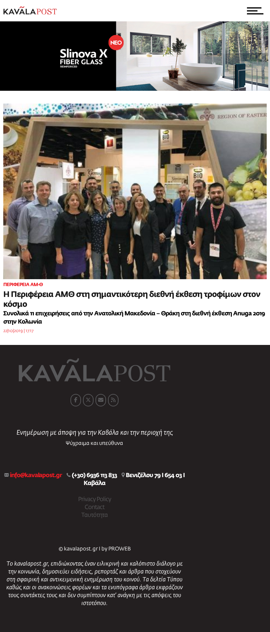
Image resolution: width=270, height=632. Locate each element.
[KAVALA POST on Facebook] (75, 400)
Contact (94, 507)
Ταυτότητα (94, 515)
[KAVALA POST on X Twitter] (88, 400)
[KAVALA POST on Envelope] (100, 400)
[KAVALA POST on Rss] (113, 400)
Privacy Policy (94, 499)
